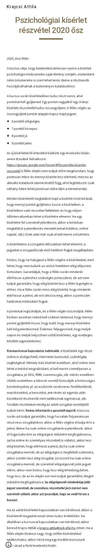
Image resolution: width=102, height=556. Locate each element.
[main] (51, 27)
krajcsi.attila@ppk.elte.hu (57, 528)
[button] (8, 546)
